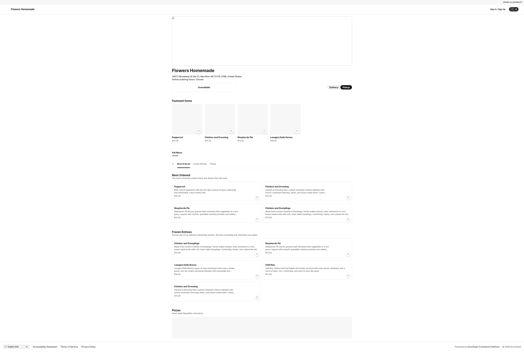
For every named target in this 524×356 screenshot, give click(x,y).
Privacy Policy (88, 346)
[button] (187, 123)
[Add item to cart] (198, 131)
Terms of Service (69, 346)
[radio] (333, 87)
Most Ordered (183, 164)
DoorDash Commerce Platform (484, 346)
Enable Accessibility (512, 2)
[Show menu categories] (173, 164)
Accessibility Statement (45, 346)
